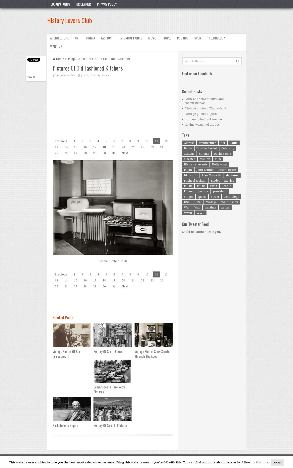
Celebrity (227, 148)
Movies (229, 180)
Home (59, 58)
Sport (198, 38)
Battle (234, 143)
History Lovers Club (69, 20)
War (187, 207)
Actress (189, 143)
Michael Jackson (195, 180)
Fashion (106, 38)
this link (262, 462)
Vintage (211, 202)
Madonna (232, 175)
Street (215, 196)
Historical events (130, 38)
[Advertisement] (173, 20)
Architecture (59, 38)
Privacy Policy (107, 4)
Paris (213, 186)
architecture (207, 143)
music (188, 186)
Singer (188, 196)
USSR (198, 202)
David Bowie (222, 153)
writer (225, 207)
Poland (189, 191)
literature (191, 175)
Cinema (90, 38)
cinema (204, 153)
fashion (205, 159)
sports (202, 196)
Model (215, 180)
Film (218, 159)
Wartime (56, 46)
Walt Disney (229, 202)
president (220, 191)
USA (187, 202)
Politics (182, 38)
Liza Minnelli (211, 175)
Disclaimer (83, 4)
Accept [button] (277, 462)
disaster (189, 159)
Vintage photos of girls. (201, 113)
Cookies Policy (60, 4)
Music (152, 38)
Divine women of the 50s (202, 124)
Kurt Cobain (227, 169)
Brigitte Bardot (207, 148)
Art (77, 38)
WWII (188, 212)
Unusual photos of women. (204, 119)
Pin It (31, 77)
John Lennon (206, 169)
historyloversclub (65, 75)
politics (203, 191)
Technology (217, 38)
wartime (210, 207)
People (166, 38)
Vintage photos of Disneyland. (206, 108)
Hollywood (219, 164)
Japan (188, 169)
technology (231, 196)
